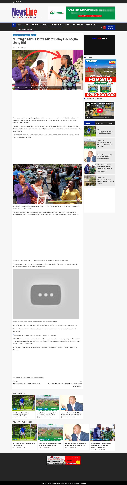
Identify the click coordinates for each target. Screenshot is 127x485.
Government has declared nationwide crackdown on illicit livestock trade (65, 383)
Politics (44, 25)
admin (15, 47)
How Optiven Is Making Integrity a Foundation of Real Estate (105, 144)
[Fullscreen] (112, 117)
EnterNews (73, 483)
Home (19, 25)
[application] (99, 110)
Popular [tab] (100, 123)
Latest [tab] (88, 123)
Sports (33, 35)
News (26, 25)
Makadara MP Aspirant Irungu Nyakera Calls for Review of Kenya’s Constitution (101, 445)
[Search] (102, 27)
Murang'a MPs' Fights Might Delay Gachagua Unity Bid (29, 377)
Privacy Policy (78, 25)
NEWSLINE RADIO (91, 25)
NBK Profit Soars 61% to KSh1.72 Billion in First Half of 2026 (105, 181)
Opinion (27, 35)
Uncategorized (56, 25)
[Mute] (109, 117)
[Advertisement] (47, 104)
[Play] (87, 117)
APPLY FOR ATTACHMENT (25, 29)
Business (35, 25)
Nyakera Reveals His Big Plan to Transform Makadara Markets (104, 156)
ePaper (67, 25)
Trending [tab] (110, 123)
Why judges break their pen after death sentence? (27, 382)
